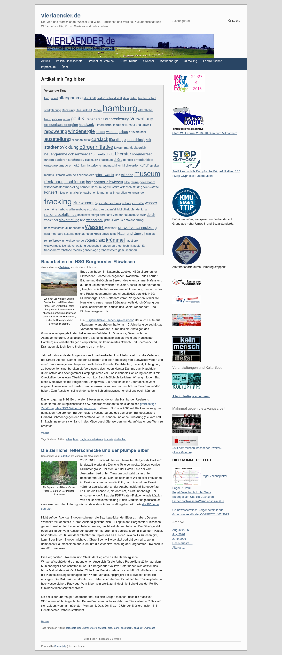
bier (133, 209)
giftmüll (108, 220)
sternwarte (105, 174)
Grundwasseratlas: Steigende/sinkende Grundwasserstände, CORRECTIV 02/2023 (200, 512)
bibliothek (123, 209)
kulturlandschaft (74, 233)
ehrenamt (106, 214)
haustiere (132, 240)
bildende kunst (81, 139)
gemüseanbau (127, 250)
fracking (58, 201)
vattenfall (111, 209)
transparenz (52, 250)
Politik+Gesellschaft (69, 61)
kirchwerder (130, 165)
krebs (97, 233)
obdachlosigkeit (139, 139)
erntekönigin (77, 165)
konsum (96, 187)
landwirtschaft (147, 98)
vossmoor (51, 219)
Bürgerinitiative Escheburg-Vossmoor (109, 320)
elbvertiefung (69, 219)
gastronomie (91, 192)
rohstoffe (66, 250)
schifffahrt (110, 227)
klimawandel (103, 124)
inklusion (63, 192)
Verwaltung (141, 118)
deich (151, 214)
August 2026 (180, 529)
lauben (106, 245)
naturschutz (131, 214)
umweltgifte (109, 233)
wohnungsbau (117, 131)
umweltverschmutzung (137, 227)
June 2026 (179, 538)
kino (117, 175)
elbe (127, 182)
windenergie (81, 130)
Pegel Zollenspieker (214, 476)
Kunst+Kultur (128, 61)
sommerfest (142, 153)
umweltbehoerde (73, 240)
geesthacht (147, 182)
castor (101, 98)
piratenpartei (61, 119)
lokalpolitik (120, 124)
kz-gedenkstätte (147, 186)
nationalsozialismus (60, 214)
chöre (118, 159)
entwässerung (134, 219)
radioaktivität (113, 98)
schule (126, 203)
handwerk (86, 124)
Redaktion (64, 267)
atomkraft (90, 98)
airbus (118, 219)
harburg (63, 209)
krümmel (115, 239)
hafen (89, 233)
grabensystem (108, 250)
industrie (138, 203)
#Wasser (148, 61)
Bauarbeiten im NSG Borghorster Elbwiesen (88, 261)
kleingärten (130, 98)
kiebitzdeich (137, 147)
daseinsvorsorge (88, 214)
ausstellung (57, 138)
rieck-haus (53, 181)
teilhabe (127, 174)
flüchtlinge (117, 139)
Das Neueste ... (182, 543)
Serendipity (60, 646)
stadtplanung (52, 110)
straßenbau (76, 159)
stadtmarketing (68, 186)
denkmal (141, 209)
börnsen (85, 187)
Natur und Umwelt (131, 233)
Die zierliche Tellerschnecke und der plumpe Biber (95, 450)
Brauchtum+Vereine (101, 61)
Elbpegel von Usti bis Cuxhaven (193, 496)
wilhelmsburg (77, 209)
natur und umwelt (139, 124)
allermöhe (50, 209)
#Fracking (190, 61)
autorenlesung (117, 118)
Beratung (68, 110)
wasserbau (94, 219)
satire (115, 187)
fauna (135, 182)
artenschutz (128, 187)
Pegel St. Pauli (181, 488)
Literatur (123, 153)
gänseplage (90, 250)
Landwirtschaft (212, 61)
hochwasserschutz (56, 227)
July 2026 (178, 534)
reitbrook (55, 240)
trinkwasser (83, 202)
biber (75, 439)
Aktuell (45, 61)
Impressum (48, 66)
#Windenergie (169, 61)
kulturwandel (136, 192)
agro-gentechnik (122, 245)
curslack (99, 139)
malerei (76, 192)
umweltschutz (103, 154)
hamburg (120, 107)
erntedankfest (143, 159)
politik (77, 118)
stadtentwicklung (61, 146)
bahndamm (76, 227)
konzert (50, 192)
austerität (139, 245)
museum (147, 173)
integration (120, 192)
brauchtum (106, 159)
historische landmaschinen (104, 165)
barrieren (61, 159)
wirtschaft (51, 186)
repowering (55, 131)
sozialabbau (95, 209)
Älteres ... (178, 547)
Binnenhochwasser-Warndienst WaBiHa (198, 501)
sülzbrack (58, 175)
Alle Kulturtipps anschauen (191, 396)
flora (47, 233)
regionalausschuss (108, 203)
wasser (151, 202)
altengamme (71, 97)
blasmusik (91, 159)
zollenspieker (86, 174)
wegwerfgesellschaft (57, 245)
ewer (143, 214)
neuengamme (55, 153)
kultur (144, 165)
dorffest (128, 159)
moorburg (57, 233)
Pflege (97, 110)
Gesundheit (84, 110)
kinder (100, 131)
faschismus (74, 181)
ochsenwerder (80, 153)
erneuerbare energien (61, 124)
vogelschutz (95, 240)
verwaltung (78, 245)
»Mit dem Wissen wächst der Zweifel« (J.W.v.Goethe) (197, 450)
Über (65, 66)
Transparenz (94, 118)
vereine (71, 174)
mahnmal (106, 192)
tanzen (49, 159)
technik (77, 250)
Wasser (94, 226)
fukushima (121, 147)
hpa (83, 219)
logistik (106, 187)
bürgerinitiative (96, 146)
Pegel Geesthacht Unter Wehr (191, 492)
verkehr (118, 214)
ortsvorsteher (137, 131)
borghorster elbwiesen (104, 181)
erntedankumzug (56, 165)
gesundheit (94, 245)
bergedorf (51, 98)
